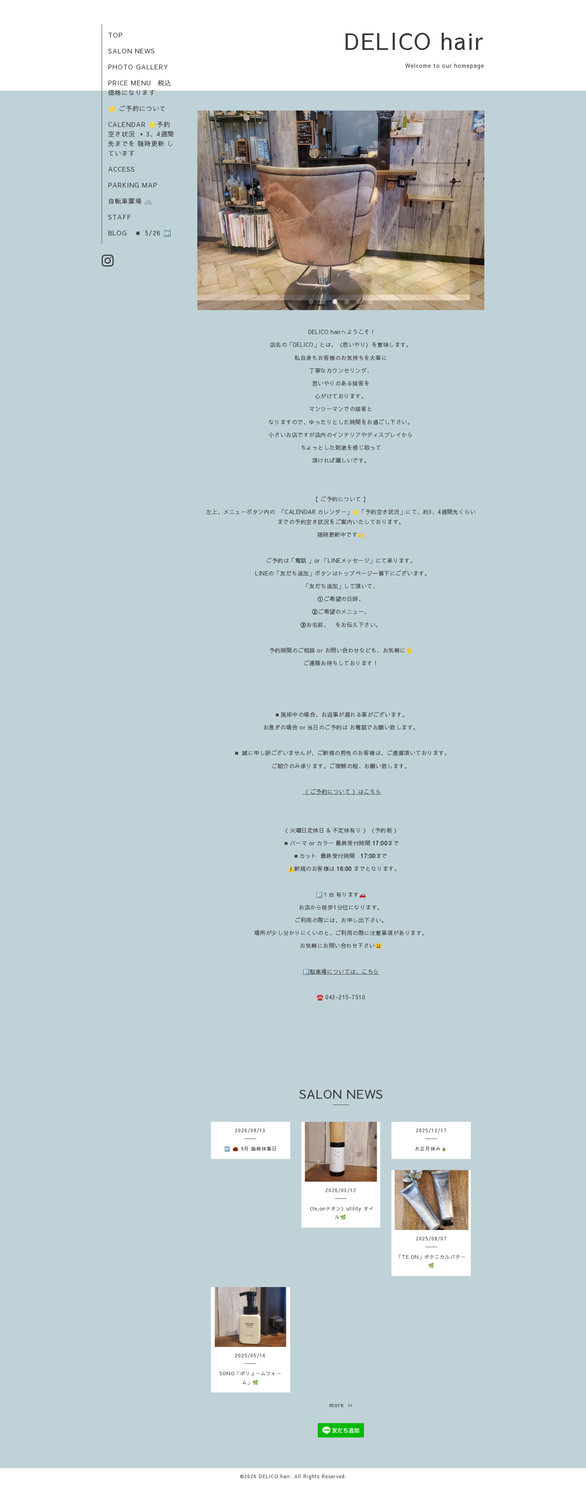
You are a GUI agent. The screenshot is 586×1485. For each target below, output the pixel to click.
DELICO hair (414, 40)
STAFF (119, 216)
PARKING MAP (132, 184)
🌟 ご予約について (137, 108)
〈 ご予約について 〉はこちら (342, 791)
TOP (115, 34)
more (338, 1405)
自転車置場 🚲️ (130, 200)
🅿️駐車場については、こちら (341, 971)
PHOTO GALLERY (138, 66)
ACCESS (121, 168)
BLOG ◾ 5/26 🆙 (139, 232)
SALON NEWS (131, 50)
